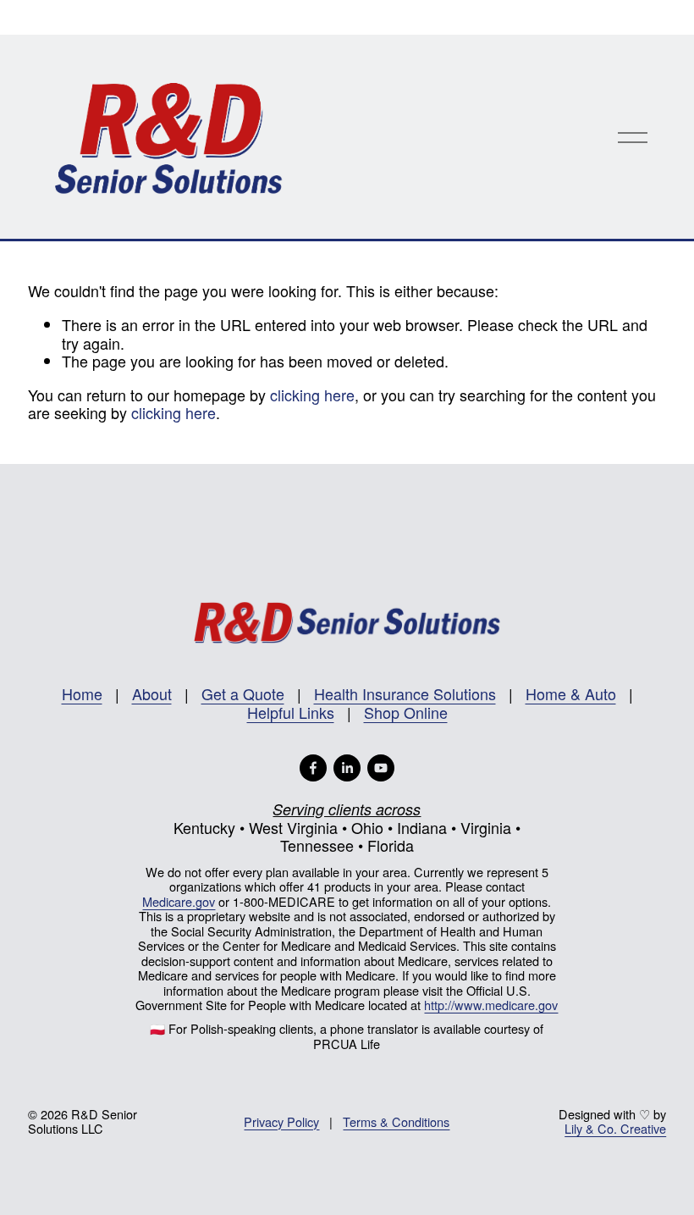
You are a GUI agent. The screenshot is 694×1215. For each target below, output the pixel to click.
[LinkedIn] (347, 767)
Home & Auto (571, 694)
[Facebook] (313, 767)
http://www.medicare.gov (491, 1004)
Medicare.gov (178, 901)
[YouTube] (380, 767)
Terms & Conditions (396, 1121)
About (152, 694)
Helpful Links (290, 713)
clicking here (312, 395)
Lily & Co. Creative (615, 1128)
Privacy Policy (281, 1121)
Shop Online (406, 713)
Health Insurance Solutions (405, 694)
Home (82, 694)
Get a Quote (242, 694)
